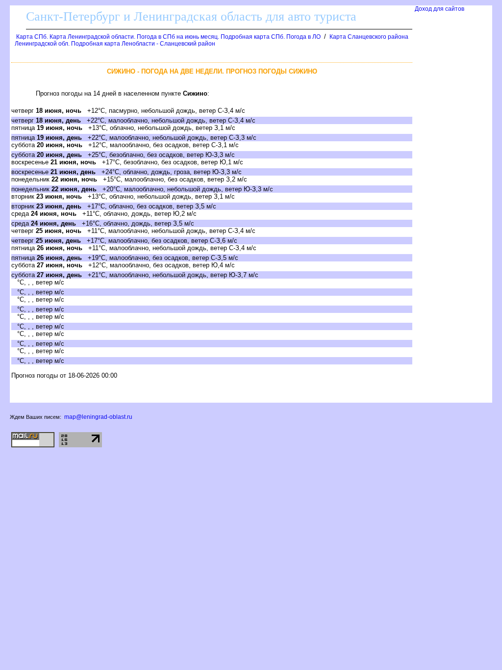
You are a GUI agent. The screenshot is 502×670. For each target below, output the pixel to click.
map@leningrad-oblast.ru (98, 416)
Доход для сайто (439, 8)
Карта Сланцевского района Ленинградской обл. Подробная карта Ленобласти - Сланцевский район (211, 40)
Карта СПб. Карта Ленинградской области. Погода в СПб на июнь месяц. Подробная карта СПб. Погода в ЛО (168, 36)
